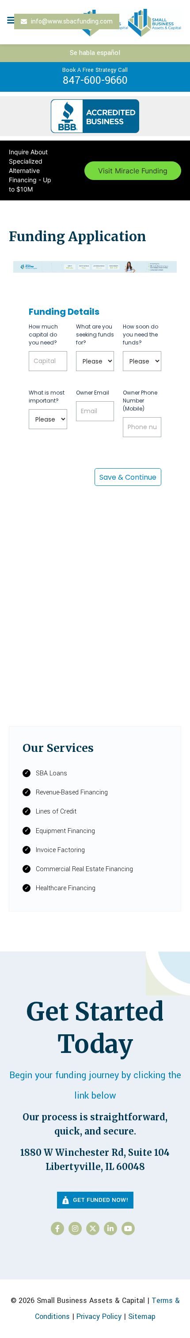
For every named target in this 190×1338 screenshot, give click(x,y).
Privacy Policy (99, 1316)
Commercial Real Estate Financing (84, 869)
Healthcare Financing (65, 888)
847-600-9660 (95, 77)
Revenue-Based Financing (72, 792)
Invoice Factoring (60, 850)
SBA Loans (51, 773)
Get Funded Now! (99, 1200)
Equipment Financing (65, 831)
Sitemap (142, 1316)
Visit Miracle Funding (132, 170)
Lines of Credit (56, 811)
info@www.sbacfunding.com (71, 21)
